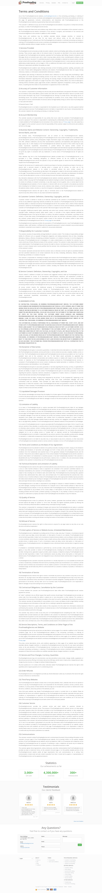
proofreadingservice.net (50, 16)
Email (42, 841)
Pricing (47, 3)
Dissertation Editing (69, 872)
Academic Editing (69, 867)
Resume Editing (68, 877)
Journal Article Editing (69, 871)
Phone (43, 846)
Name (42, 836)
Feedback (38, 865)
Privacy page (66, 122)
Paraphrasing (68, 882)
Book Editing (68, 869)
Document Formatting (70, 883)
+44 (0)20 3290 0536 (24, 847)
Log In (73, 2)
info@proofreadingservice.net (26, 843)
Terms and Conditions (54, 861)
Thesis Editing (68, 874)
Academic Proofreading (70, 860)
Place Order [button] (79, 2)
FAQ (59, 3)
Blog (37, 863)
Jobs (37, 861)
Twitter (65, 886)
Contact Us (65, 3)
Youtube (70, 886)
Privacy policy (52, 860)
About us (38, 860)
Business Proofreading (70, 861)
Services (42, 3)
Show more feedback (78, 821)
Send (80, 844)
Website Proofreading (70, 863)
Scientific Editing (68, 876)
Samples (54, 3)
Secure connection (41, 889)
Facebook (60, 886)
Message (65, 836)
